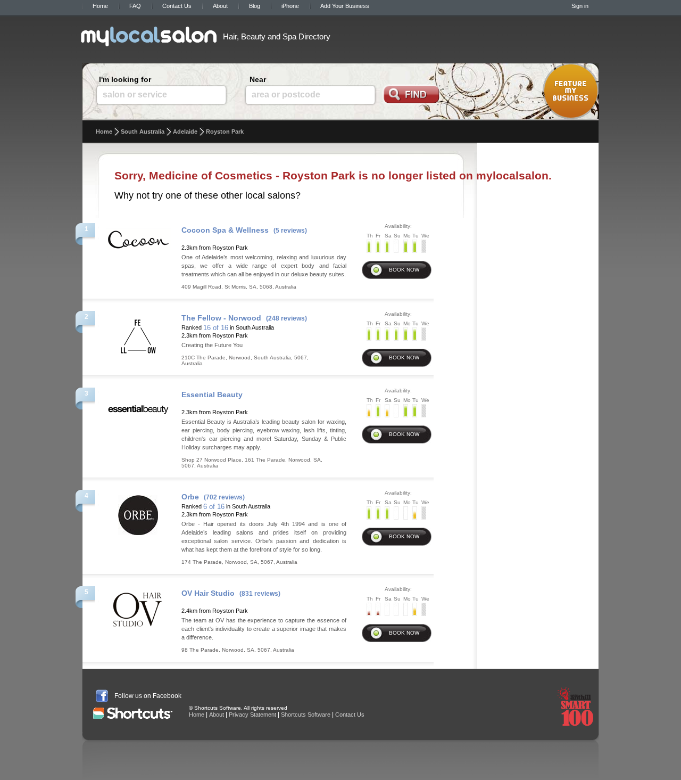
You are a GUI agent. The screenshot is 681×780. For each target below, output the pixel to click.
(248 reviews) (286, 318)
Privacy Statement (252, 714)
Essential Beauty (212, 394)
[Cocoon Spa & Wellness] (138, 236)
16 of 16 (215, 328)
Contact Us (177, 6)
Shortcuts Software (305, 714)
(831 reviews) (259, 593)
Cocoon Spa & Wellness (225, 230)
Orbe (190, 496)
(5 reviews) (290, 230)
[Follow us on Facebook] (102, 695)
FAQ (135, 6)
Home (100, 6)
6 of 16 (214, 507)
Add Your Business (344, 6)
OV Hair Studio (208, 593)
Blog (254, 6)
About (220, 6)
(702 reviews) (224, 497)
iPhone (290, 6)
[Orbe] (138, 512)
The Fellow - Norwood (221, 318)
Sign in (579, 6)
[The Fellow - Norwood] (138, 333)
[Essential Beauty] (138, 406)
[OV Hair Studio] (138, 608)
